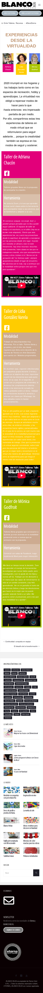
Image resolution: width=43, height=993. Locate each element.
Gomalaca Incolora (23, 690)
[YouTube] (26, 975)
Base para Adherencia (10, 677)
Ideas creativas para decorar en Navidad (30, 826)
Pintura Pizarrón (20, 707)
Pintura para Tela (9, 707)
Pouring (7, 711)
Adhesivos (7, 673)
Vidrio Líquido (25, 714)
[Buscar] (36, 872)
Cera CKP (33, 677)
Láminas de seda (18, 697)
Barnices (14, 673)
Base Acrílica (22, 673)
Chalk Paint (8, 680)
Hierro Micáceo (23, 694)
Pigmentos (19, 701)
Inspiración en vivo (29, 795)
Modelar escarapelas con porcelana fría (11, 796)
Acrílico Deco (16, 670)
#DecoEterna (9, 13)
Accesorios (7, 670)
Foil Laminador (9, 687)
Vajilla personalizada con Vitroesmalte (11, 842)
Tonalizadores (8, 714)
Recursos (19, 23)
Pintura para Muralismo (11, 704)
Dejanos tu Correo (13, 930)
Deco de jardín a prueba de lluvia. (9, 811)
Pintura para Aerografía (31, 701)
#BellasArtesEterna (30, 13)
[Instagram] (21, 975)
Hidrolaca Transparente (10, 694)
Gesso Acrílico (19, 687)
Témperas (17, 714)
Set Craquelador (24, 711)
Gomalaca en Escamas (10, 690)
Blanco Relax (8, 825)
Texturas (33, 711)
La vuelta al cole (28, 810)
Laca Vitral (32, 694)
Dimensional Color (18, 680)
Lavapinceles (8, 697)
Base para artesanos (23, 677)
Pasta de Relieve (28, 697)
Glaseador (27, 687)
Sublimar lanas (9, 856)
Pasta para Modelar (9, 701)
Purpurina (14, 711)
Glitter (35, 687)
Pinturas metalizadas (30, 856)
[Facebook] (16, 975)
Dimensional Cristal (31, 680)
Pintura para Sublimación (26, 704)
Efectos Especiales (9, 683)
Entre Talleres (9, 23)
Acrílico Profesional (26, 670)
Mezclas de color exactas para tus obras (31, 842)
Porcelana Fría (31, 707)
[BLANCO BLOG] (18, 5)
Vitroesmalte (8, 718)
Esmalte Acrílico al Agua (22, 683)
